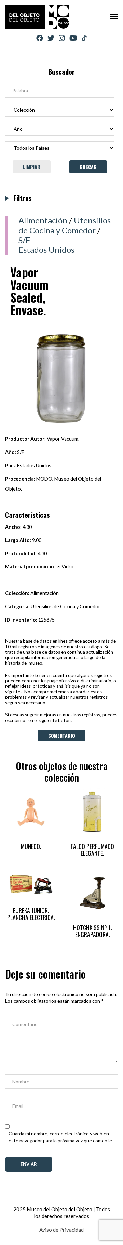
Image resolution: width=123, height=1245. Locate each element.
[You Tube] (73, 38)
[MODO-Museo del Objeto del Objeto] (37, 17)
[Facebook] (39, 38)
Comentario (61, 735)
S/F (24, 240)
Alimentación (42, 220)
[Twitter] (50, 38)
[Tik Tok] (84, 38)
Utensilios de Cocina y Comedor (64, 225)
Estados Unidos (46, 250)
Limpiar (31, 166)
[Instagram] (62, 38)
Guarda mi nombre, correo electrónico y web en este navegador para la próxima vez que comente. (61, 1137)
